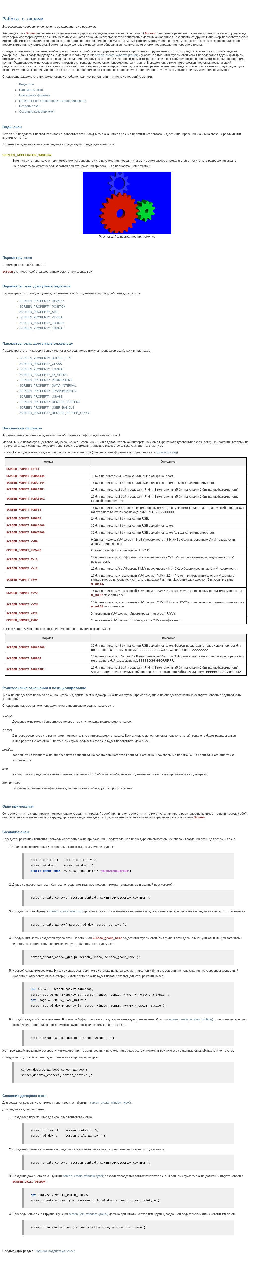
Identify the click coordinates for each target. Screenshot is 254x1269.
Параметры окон (31, 90)
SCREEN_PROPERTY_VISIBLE (41, 317)
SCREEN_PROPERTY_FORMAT (41, 328)
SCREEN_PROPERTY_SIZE (38, 312)
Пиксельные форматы (35, 95)
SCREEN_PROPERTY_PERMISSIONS (45, 380)
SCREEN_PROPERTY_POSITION (42, 306)
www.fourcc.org (166, 452)
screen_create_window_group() (116, 55)
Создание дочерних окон (37, 111)
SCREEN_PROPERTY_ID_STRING (43, 375)
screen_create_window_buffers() (191, 1019)
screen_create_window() (66, 911)
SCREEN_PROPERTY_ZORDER (41, 323)
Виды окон (26, 84)
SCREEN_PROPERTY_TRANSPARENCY (47, 391)
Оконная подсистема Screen (55, 1251)
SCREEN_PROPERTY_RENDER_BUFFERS (49, 402)
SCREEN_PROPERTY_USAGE (40, 396)
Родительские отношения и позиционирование (52, 101)
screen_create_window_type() (110, 1102)
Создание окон (29, 106)
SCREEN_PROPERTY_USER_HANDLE (46, 407)
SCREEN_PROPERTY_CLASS (40, 364)
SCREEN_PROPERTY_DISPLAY (41, 301)
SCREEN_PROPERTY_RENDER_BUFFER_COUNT (55, 413)
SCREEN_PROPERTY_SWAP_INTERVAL (48, 385)
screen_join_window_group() (88, 1214)
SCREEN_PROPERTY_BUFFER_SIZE (45, 358)
